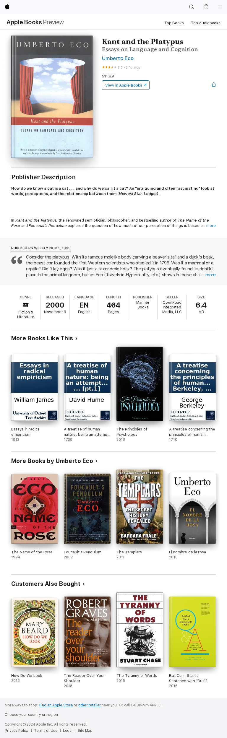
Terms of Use (46, 731)
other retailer (89, 705)
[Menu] (220, 7)
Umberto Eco (118, 58)
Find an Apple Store (56, 705)
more (211, 225)
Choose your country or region (31, 715)
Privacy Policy (17, 731)
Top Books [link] (174, 23)
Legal (67, 731)
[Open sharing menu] (214, 85)
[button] (191, 7)
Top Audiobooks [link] (205, 23)
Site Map (85, 731)
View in (123, 85)
